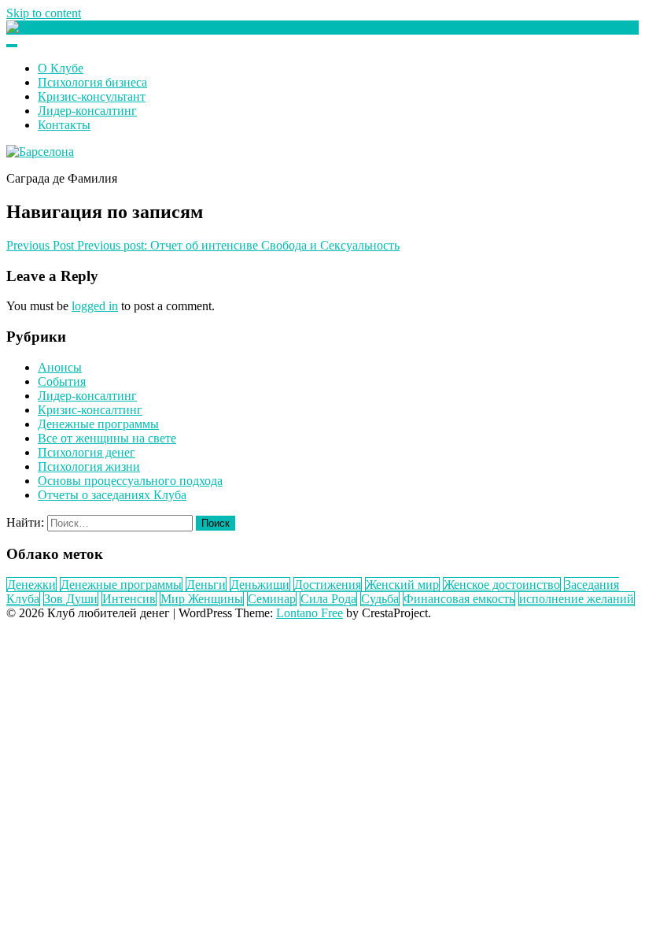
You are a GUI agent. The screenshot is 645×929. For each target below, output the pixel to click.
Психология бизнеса (92, 82)
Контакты (64, 124)
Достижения (327, 584)
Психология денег (86, 452)
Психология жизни (89, 466)
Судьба (380, 598)
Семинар (272, 598)
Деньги (206, 584)
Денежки (31, 584)
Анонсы (60, 367)
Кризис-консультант (92, 96)
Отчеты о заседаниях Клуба (112, 495)
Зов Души (71, 598)
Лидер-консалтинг (87, 110)
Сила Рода (328, 598)
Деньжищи (259, 584)
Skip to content (43, 13)
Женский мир (402, 584)
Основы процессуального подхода (130, 480)
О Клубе (60, 68)
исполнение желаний (576, 598)
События (62, 381)
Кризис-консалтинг (90, 409)
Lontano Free (309, 613)
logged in (95, 306)
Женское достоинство (502, 584)
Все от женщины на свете (107, 438)
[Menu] (11, 45)
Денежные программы (98, 424)
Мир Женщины (201, 598)
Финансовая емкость (459, 598)
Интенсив (129, 598)
